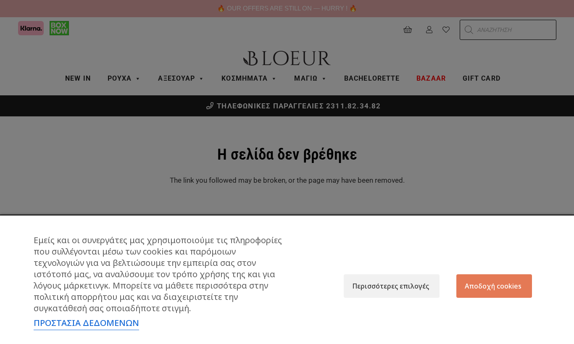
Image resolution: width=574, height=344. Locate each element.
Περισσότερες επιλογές (390, 286)
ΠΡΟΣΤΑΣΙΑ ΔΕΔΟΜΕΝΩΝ (86, 322)
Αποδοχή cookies (493, 286)
